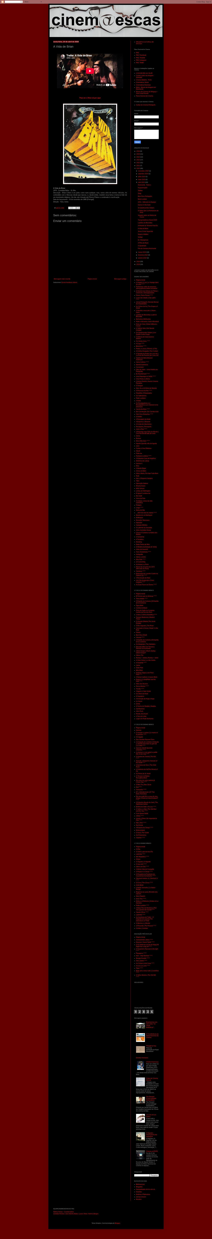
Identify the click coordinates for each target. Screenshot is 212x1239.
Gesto (138, 704)
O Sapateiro (140, 696)
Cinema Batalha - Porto (144, 80)
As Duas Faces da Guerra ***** (146, 584)
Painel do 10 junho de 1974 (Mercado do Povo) (145, 567)
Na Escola (139, 825)
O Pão (138, 849)
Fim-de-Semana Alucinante (147, 248)
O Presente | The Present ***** (146, 926)
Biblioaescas (140, 1184)
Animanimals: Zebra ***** (144, 940)
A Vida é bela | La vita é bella (145, 660)
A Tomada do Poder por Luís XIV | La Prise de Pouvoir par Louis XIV (147, 354)
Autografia (139, 554)
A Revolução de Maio (143, 578)
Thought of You (151, 1046)
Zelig (139, 193)
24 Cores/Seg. (141, 562)
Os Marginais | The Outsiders (145, 644)
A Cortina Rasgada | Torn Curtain (147, 351)
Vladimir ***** (140, 838)
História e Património (143, 1194)
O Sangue (139, 385)
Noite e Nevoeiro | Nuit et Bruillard (147, 321)
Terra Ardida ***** (142, 598)
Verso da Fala (140, 498)
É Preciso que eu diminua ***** (146, 596)
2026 (138, 151)
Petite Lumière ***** (142, 905)
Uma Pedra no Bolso (143, 379)
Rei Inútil (139, 496)
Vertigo (140, 237)
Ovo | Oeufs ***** (141, 961)
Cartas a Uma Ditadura (143, 448)
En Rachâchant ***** (143, 374)
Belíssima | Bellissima (143, 319)
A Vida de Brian (143, 228)
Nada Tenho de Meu (143, 544)
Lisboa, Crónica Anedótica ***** (146, 615)
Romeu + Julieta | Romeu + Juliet (147, 658)
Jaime (138, 665)
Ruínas (138, 438)
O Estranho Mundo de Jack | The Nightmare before (147, 803)
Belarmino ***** (141, 346)
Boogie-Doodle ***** (143, 958)
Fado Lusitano (141, 398)
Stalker (140, 190)
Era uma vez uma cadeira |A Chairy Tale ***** (145, 781)
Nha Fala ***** (141, 559)
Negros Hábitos (143, 234)
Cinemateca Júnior (142, 82)
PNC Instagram (141, 60)
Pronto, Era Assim (142, 714)
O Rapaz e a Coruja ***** (144, 871)
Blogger (117, 1223)
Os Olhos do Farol (142, 694)
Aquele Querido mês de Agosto (146, 443)
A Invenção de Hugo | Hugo (145, 699)
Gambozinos (140, 709)
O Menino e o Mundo (143, 923)
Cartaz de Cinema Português (145, 105)
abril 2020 (141, 182)
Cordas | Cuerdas (142, 928)
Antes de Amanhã (142, 549)
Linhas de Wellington (143, 491)
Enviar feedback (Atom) (69, 282)
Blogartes (139, 1187)
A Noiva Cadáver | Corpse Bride (146, 677)
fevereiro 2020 (143, 255)
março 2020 (142, 252)
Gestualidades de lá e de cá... (146, 1189)
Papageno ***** (141, 953)
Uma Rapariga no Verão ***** (146, 376)
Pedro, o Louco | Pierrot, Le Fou (146, 348)
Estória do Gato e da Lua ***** (146, 807)
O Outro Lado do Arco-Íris (144, 852)
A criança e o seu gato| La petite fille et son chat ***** (146, 753)
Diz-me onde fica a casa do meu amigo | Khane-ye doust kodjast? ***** (147, 798)
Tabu (137, 481)
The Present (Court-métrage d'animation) (151, 1098)
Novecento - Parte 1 (144, 185)
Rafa (137, 476)
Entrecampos (140, 830)
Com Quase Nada (142, 813)
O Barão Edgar (141, 468)
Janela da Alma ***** (143, 409)
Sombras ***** (141, 571)
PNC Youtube (140, 58)
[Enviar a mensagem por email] (69, 208)
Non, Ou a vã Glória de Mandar (146, 388)
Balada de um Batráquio (144, 515)
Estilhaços (139, 517)
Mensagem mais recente (62, 279)
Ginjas (138, 859)
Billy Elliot (139, 670)
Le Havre (139, 701)
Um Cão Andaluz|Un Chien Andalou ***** (145, 581)
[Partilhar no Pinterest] (79, 208)
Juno (137, 446)
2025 (138, 154)
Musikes (139, 1199)
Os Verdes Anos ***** (143, 341)
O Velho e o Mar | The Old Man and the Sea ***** (146, 810)
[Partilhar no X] (74, 208)
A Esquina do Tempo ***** (144, 827)
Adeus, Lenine (141, 557)
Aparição (139, 522)
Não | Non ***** (141, 823)
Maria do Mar (140, 510)
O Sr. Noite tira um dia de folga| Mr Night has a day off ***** (147, 945)
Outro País (139, 668)
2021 (138, 165)
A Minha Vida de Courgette (145, 869)
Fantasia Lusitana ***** (143, 456)
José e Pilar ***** (141, 429)
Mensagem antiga (120, 279)
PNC (137, 53)
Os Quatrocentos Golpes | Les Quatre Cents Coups (146, 333)
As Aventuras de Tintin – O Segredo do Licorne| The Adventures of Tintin (145, 919)
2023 (138, 160)
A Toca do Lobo (141, 716)
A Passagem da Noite (143, 419)
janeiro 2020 (142, 258)
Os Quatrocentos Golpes (146, 208)
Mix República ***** (142, 857)
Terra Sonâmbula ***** (143, 552)
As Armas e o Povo (142, 564)
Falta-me (139, 453)
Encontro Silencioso (142, 520)
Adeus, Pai (139, 655)
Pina (137, 466)
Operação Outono (142, 483)
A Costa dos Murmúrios (144, 424)
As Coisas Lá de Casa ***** (145, 963)
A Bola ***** (140, 816)
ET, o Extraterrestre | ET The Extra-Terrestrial (145, 793)
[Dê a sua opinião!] (72, 208)
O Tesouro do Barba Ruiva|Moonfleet (142, 777)
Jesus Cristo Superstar (145, 231)
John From (139, 711)
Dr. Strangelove (143, 240)
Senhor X (139, 463)
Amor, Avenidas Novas (143, 530)
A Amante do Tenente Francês (148, 225)
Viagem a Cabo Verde (143, 691)
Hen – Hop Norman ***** (144, 956)
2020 (138, 168)
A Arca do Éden (141, 471)
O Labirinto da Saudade (144, 528)
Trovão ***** (140, 689)
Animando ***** (141, 790)
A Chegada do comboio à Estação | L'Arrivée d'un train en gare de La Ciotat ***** (147, 743)
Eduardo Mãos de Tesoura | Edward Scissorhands (145, 647)
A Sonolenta (140, 537)
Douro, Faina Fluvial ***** (144, 295)
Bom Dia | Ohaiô (141, 635)
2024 (138, 157)
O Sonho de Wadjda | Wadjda (146, 706)
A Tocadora (140, 539)
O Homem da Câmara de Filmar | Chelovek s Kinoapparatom (147, 292)
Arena (138, 436)
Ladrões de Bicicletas (145, 223)
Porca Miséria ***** (142, 686)
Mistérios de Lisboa (142, 461)
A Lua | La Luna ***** (143, 966)
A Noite (138, 401)
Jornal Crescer (141, 1197)
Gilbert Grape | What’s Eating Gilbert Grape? (145, 652)
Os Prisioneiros (141, 835)
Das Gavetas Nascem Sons (145, 739)
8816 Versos (140, 488)
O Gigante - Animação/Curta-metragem (151, 1134)
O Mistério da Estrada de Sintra (146, 547)
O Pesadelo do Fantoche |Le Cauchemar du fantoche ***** (146, 875)
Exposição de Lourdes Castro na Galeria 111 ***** (147, 574)
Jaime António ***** (142, 362)
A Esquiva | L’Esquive (143, 422)
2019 (138, 261)
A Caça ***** (140, 343)
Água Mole (139, 605)
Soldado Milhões (141, 525)
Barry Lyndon (142, 199)
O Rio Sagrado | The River (145, 626)
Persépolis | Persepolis (143, 427)
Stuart (138, 451)
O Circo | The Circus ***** (144, 883)
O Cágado (139, 737)
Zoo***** (139, 787)
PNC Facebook (141, 55)
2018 (138, 264)
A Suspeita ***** (141, 663)
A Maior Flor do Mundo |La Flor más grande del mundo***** (146, 908)
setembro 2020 (143, 174)
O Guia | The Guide (142, 833)
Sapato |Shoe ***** (142, 912)
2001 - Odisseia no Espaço (147, 202)
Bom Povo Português (145, 196)
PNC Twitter (140, 62)
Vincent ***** (140, 637)
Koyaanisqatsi (142, 188)
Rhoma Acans (140, 486)
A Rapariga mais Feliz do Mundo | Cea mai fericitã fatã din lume (147, 432)
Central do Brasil (141, 608)
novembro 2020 (143, 171)
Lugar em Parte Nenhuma (144, 719)
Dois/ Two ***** (141, 899)
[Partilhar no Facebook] (76, 208)
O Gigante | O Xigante (143, 862)
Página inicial (92, 279)
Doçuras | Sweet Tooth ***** (145, 942)
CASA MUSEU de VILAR (144, 73)
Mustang (139, 542)
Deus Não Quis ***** (143, 441)
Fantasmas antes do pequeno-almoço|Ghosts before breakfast (146, 287)
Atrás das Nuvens (142, 684)
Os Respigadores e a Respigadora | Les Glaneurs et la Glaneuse (147, 405)
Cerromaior (140, 367)
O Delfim (139, 416)
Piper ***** (139, 968)
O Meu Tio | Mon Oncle (143, 784)
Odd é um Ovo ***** (142, 866)
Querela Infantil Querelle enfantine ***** (144, 749)
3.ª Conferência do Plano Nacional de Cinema (152, 1035)
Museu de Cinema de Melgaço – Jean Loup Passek (147, 92)
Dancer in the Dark (144, 205)
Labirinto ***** (140, 854)
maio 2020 (142, 179)
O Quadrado (142, 246)
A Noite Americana (152, 1062)
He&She (139, 1192)
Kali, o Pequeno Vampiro (144, 478)
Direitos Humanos (142, 1058)
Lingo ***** (139, 508)
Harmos (138, 730)
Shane (138, 632)
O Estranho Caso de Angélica (146, 458)
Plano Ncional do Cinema (144, 96)
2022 (138, 162)
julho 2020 (142, 176)
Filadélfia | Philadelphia (144, 393)
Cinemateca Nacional (143, 85)
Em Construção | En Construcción (147, 411)
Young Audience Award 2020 (147, 220)
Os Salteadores (141, 396)
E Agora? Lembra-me (143, 493)
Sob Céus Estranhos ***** (144, 414)
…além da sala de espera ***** (146, 513)
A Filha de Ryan (143, 243)
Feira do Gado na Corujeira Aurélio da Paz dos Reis (145, 611)
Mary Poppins (140, 896)
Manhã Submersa (142, 365)
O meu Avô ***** (141, 864)
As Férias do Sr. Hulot (143, 773)
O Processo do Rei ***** (144, 391)
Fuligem (138, 505)
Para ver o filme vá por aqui (90, 98)
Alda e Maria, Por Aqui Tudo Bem (147, 473)
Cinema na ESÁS (152, 1151)
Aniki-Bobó (139, 885)
